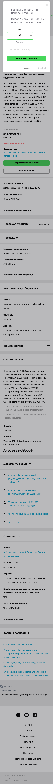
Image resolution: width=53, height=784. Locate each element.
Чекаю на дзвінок (26, 58)
